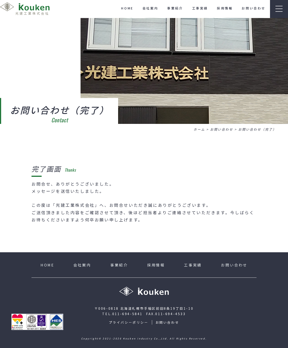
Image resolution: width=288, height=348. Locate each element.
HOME (127, 8)
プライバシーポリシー (128, 322)
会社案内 (150, 8)
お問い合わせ (254, 8)
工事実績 (200, 8)
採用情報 (225, 8)
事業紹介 (175, 8)
